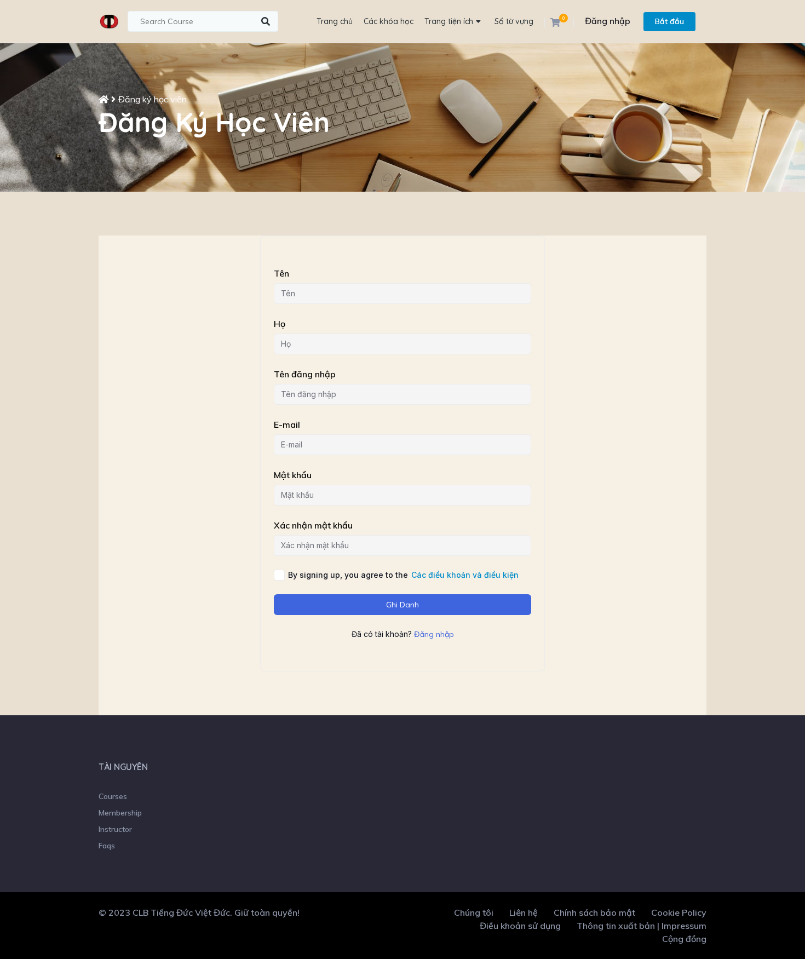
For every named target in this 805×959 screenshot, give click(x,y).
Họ (279, 323)
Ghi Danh (402, 605)
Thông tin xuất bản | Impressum (641, 925)
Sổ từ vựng (514, 21)
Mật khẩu (293, 474)
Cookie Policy (678, 912)
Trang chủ (335, 21)
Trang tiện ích (448, 21)
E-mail (287, 424)
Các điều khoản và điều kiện (465, 574)
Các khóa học (388, 21)
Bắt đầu (669, 21)
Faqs (107, 846)
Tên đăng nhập (305, 374)
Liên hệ (523, 912)
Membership (120, 813)
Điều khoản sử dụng (520, 925)
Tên (281, 273)
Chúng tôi (473, 912)
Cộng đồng (684, 938)
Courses (113, 796)
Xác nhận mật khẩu (313, 525)
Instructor (115, 829)
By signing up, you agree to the (403, 574)
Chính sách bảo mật (594, 912)
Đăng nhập (607, 20)
